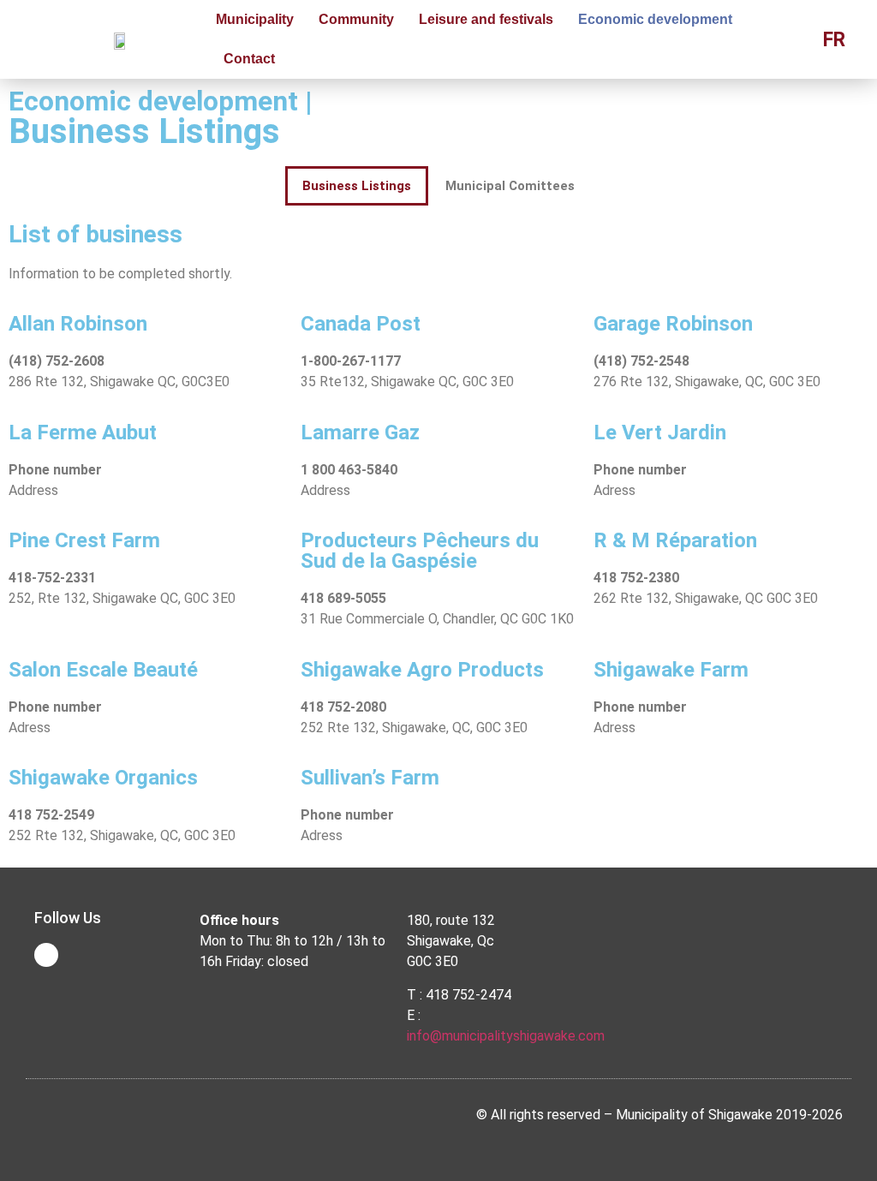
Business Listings (356, 186)
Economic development (655, 19)
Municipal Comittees (510, 186)
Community (356, 19)
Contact (249, 58)
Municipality (255, 19)
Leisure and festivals (486, 19)
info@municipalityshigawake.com (506, 1036)
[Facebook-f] (46, 955)
